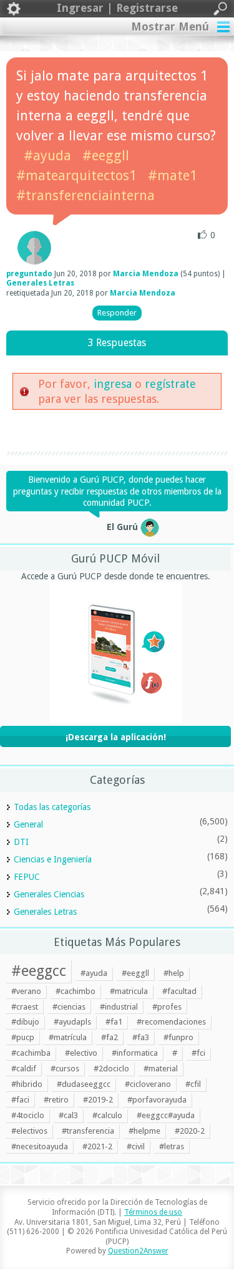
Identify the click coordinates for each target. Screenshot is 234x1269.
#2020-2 (190, 1131)
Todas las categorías (52, 807)
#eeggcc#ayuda (166, 1115)
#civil (136, 1146)
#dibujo (25, 1021)
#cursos (65, 1068)
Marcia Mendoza (145, 273)
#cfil (193, 1084)
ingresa (113, 383)
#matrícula (68, 1037)
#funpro (178, 1037)
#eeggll (105, 155)
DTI (21, 842)
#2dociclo (111, 1068)
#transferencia (88, 1131)
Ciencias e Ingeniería (53, 859)
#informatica (135, 1053)
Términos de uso (153, 1212)
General (28, 824)
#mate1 (172, 175)
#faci (20, 1099)
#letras (171, 1146)
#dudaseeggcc (83, 1084)
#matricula (129, 991)
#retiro (56, 1099)
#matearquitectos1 (76, 175)
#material (161, 1068)
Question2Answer (138, 1251)
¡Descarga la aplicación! (116, 737)
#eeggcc (38, 971)
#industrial (119, 1006)
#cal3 (68, 1115)
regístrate (170, 383)
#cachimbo (75, 991)
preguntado (29, 273)
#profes (167, 1006)
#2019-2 (98, 1099)
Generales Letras (40, 283)
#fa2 (109, 1037)
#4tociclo (27, 1115)
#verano (26, 991)
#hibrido (26, 1084)
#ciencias (68, 1006)
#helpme (144, 1131)
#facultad (179, 991)
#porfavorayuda (157, 1099)
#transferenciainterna (85, 195)
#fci (198, 1053)
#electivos (29, 1131)
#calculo (107, 1115)
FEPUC (27, 877)
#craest (24, 1006)
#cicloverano (148, 1084)
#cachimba (31, 1053)
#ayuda (47, 155)
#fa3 (140, 1037)
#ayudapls (72, 1021)
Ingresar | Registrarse (117, 7)
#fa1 (113, 1021)
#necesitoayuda (39, 1146)
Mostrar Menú (170, 26)
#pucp (22, 1037)
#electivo (81, 1053)
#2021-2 (97, 1146)
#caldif (23, 1068)
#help (173, 973)
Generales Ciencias (49, 894)
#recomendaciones (171, 1021)
